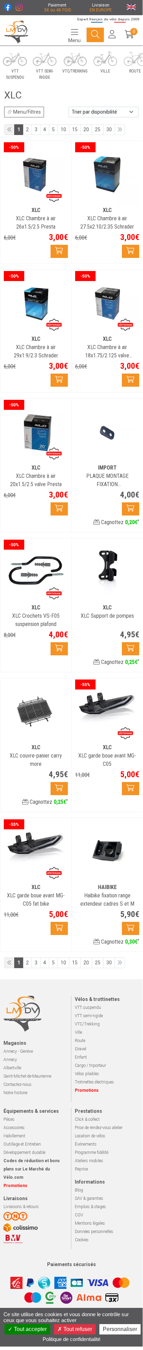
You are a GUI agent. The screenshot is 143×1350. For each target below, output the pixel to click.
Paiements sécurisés (71, 1264)
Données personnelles (94, 1231)
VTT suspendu (88, 1007)
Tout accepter (29, 1329)
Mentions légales (90, 1223)
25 (97, 129)
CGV (79, 1215)
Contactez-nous (17, 1084)
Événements (86, 1144)
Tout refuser (77, 1329)
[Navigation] (95, 35)
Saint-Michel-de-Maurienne (27, 1076)
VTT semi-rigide (89, 1015)
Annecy (10, 1059)
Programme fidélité (91, 1152)
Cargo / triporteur (90, 1065)
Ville (78, 1032)
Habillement (14, 1136)
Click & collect (87, 1119)
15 (75, 129)
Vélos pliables (87, 1073)
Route (80, 1040)
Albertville (12, 1067)
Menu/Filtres (26, 112)
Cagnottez (119, 522)
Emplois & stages (90, 1206)
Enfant (81, 1057)
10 (63, 129)
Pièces (9, 1119)
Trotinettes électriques (94, 1082)
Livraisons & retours (21, 1206)
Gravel (80, 1049)
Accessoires (14, 1127)
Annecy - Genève (18, 1051)
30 (109, 129)
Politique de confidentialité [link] (71, 1339)
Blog (79, 1190)
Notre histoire (15, 1092)
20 (86, 129)
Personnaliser (120, 1329)
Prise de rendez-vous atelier (99, 1127)
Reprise (81, 1169)
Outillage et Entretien (22, 1144)
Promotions (87, 1090)
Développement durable (24, 1152)
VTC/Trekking (87, 1024)
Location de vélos (90, 1136)
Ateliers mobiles (89, 1160)
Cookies (82, 1239)
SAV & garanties (89, 1198)
